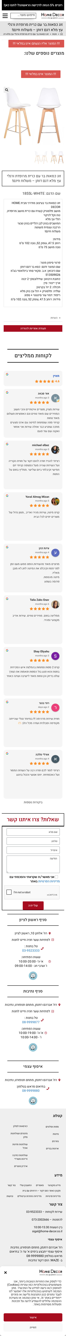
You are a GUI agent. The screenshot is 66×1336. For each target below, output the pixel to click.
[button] (5, 1272)
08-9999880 (31, 1091)
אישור (33, 1317)
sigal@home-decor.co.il (47, 1231)
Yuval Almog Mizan (37, 497)
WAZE (55, 1260)
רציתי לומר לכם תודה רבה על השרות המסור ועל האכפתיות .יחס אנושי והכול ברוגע (34, 772)
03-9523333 (31, 950)
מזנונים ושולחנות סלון (19, 1135)
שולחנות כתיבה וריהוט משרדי (19, 1157)
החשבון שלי (26, 1185)
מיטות (56, 1134)
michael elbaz (40, 445)
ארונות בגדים (52, 1148)
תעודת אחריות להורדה (33, 328)
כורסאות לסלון (20, 1126)
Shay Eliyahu (41, 651)
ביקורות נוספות (33, 802)
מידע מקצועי (54, 1185)
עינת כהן (44, 548)
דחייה (33, 1327)
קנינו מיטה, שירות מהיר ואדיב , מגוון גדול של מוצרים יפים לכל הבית (34, 514)
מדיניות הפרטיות (49, 881)
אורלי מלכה (42, 754)
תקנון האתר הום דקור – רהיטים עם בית (41, 1190)
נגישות (10, 1196)
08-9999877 (31, 1022)
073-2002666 (40, 1219)
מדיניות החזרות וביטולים (29, 1196)
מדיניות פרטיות (53, 1196)
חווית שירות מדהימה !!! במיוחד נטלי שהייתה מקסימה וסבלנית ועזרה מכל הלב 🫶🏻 (34, 721)
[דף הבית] (61, 34)
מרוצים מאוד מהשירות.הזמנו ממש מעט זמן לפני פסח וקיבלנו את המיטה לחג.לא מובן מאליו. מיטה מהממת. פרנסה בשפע (34, 572)
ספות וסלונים (52, 1126)
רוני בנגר (44, 703)
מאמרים (40, 1185)
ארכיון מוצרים (20, 1166)
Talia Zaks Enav (39, 600)
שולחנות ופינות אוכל (19, 1146)
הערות (54, 318)
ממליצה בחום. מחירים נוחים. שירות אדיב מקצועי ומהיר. (35, 618)
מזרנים (55, 1141)
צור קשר (12, 1185)
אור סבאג (43, 393)
